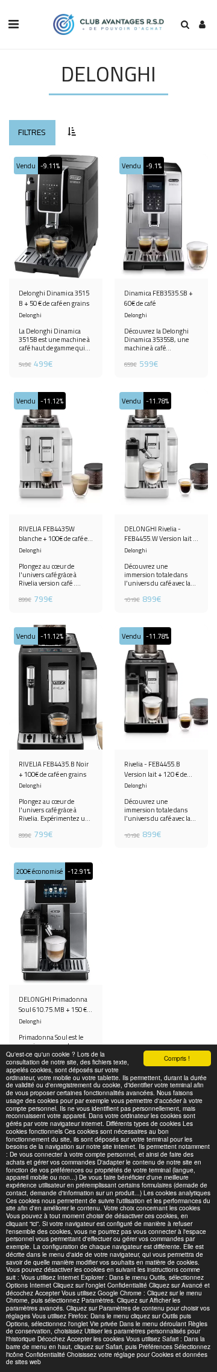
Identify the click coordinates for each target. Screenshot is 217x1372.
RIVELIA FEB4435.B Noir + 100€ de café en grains (54, 769)
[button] (13, 23)
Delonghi (30, 315)
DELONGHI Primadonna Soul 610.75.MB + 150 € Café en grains (53, 1004)
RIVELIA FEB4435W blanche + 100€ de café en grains (55, 534)
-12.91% (79, 871)
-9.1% (154, 165)
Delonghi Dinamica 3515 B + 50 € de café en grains (54, 298)
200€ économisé (39, 871)
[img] (55, 216)
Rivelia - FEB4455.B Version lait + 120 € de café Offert (155, 769)
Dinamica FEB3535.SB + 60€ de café (158, 298)
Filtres (32, 132)
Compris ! (177, 1058)
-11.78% (157, 400)
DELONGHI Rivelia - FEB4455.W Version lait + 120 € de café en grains (160, 534)
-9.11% (50, 165)
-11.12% (51, 400)
